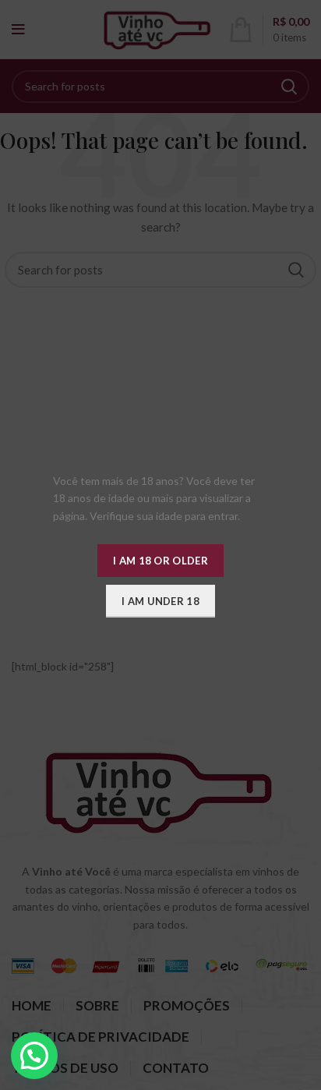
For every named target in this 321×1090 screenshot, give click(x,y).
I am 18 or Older (160, 560)
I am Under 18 (160, 601)
